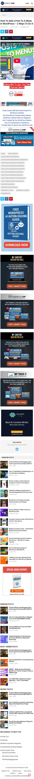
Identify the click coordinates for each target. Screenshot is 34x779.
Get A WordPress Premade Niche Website (17, 115)
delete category (13, 153)
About (20, 773)
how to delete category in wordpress (12, 172)
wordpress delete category (9, 187)
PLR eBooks (3, 740)
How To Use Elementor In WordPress (17, 123)
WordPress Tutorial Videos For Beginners (17, 118)
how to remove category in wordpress (12, 181)
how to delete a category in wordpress (12, 162)
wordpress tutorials (23, 190)
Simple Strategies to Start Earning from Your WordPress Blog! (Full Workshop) (19, 637)
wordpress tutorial (7, 190)
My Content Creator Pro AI (10, 756)
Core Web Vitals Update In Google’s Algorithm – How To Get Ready (20, 679)
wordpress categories (7, 184)
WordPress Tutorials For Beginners (10, 743)
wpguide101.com (23, 767)
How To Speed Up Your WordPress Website (16, 120)
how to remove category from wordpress (13, 178)
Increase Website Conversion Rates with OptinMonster (20, 627)
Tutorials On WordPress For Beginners (17, 776)
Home (3, 15)
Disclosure (27, 771)
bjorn (3, 153)
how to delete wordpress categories (12, 175)
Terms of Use (5, 771)
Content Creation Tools (7, 750)
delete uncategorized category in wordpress (14, 159)
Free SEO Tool (4, 736)
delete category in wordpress (10, 156)
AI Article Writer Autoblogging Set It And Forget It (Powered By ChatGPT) (20, 608)
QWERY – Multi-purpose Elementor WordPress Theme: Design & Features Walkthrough (21, 671)
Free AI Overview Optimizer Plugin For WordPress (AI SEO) (21, 722)
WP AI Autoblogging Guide (10, 759)
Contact (12, 773)
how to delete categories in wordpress (12, 166)
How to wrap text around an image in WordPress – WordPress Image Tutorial (20, 540)
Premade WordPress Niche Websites (11, 747)
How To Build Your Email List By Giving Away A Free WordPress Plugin (21, 703)
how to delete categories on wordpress (12, 169)
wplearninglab (5, 193)
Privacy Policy (16, 771)
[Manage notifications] (29, 774)
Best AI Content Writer (9, 752)
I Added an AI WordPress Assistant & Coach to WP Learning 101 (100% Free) (21, 712)
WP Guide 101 (4, 27)
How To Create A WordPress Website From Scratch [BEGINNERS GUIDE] (20, 617)
